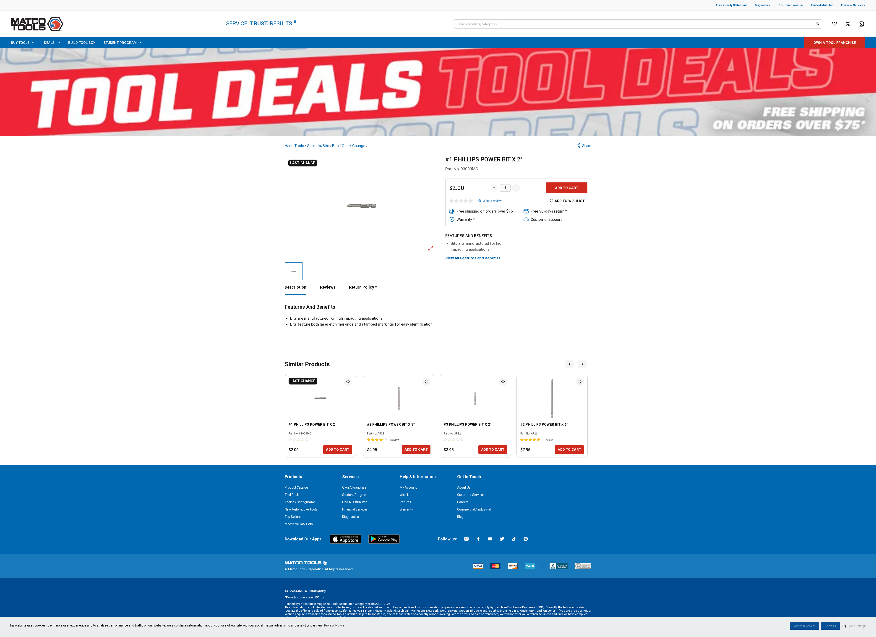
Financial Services (355, 509)
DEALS (49, 43)
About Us (463, 487)
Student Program (354, 495)
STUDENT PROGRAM (120, 43)
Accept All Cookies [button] (804, 626)
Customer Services (471, 495)
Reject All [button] (830, 626)
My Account (408, 487)
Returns (405, 502)
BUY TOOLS (20, 43)
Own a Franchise (354, 487)
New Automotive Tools (301, 509)
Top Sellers (293, 517)
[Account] (861, 24)
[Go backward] (569, 364)
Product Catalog (296, 487)
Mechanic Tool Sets (299, 524)
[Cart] (848, 24)
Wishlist (405, 495)
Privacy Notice (334, 625)
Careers (463, 502)
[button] (854, 626)
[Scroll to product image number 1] (293, 271)
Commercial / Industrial (474, 509)
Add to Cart (566, 188)
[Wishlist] (834, 24)
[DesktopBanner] (438, 92)
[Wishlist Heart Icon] (348, 382)
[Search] (817, 24)
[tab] (295, 287)
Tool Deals (292, 495)
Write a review (492, 200)
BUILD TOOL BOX (81, 43)
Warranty (406, 509)
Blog (460, 517)
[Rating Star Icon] (290, 440)
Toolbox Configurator (300, 502)
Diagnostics (350, 517)
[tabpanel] (438, 315)
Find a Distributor (354, 502)
